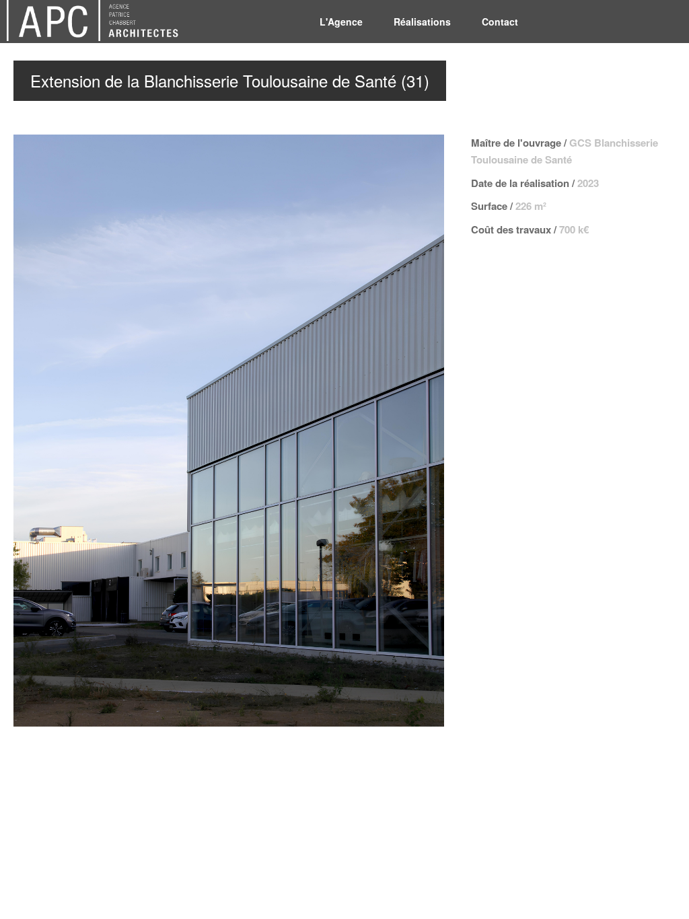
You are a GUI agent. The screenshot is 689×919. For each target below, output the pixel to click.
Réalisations (422, 21)
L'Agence (341, 21)
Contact (500, 21)
